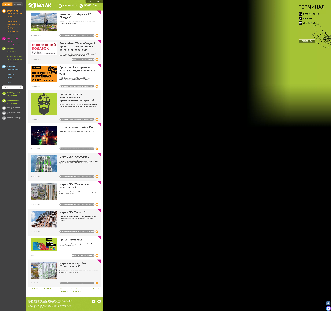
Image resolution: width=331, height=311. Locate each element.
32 (51, 291)
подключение (13, 100)
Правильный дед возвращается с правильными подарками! (76, 97)
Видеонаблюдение (13, 31)
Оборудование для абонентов (13, 27)
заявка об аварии (14, 118)
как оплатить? (11, 51)
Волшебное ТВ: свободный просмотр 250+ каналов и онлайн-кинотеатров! (77, 46)
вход (99, 1)
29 (87, 288)
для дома (7, 4)
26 (71, 288)
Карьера (9, 72)
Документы (10, 77)
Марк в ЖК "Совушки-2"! (75, 157)
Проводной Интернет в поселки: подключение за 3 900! (77, 70)
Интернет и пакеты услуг (15, 13)
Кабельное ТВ (11, 19)
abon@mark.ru (43, 307)
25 (66, 288)
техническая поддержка (14, 56)
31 (98, 288)
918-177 (87, 5)
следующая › (65, 291)
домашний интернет (68, 35)
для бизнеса (17, 4)
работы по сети (14, 113)
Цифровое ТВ (11, 16)
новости (9, 82)
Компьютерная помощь (14, 44)
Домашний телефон (13, 24)
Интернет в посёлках (13, 21)
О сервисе (10, 41)
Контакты (10, 80)
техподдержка (13, 93)
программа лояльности (14, 59)
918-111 (97, 5)
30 (93, 288)
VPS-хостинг (11, 34)
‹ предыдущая (46, 288)
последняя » (77, 291)
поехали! (10, 54)
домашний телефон (88, 35)
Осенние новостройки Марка (78, 127)
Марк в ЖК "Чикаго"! (72, 212)
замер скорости (14, 108)
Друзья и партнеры (13, 69)
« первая (35, 288)
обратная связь (12, 62)
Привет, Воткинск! (71, 240)
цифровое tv (77, 35)
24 (61, 288)
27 (77, 288)
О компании (10, 74)
